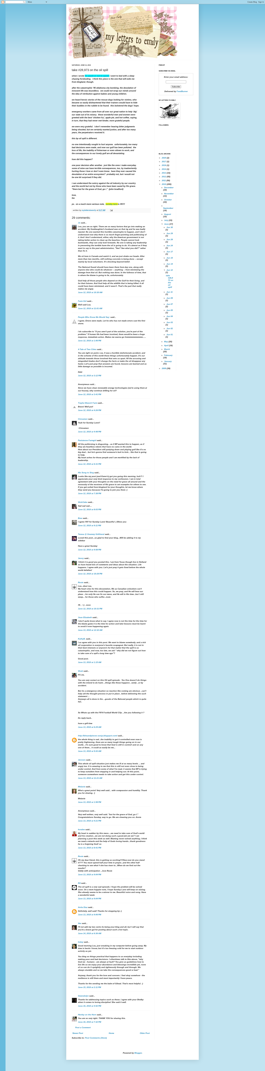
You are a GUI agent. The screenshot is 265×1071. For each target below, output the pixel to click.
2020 (164, 158)
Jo (79, 223)
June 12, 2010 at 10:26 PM (90, 574)
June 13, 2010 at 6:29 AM (89, 727)
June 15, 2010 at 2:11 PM (89, 987)
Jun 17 (169, 252)
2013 (164, 173)
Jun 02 (169, 328)
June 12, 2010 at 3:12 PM (89, 375)
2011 (164, 180)
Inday (80, 942)
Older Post (145, 1033)
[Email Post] (111, 210)
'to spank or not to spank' (97, 76)
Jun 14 (169, 264)
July (166, 220)
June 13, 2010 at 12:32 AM (90, 630)
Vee (79, 923)
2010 (164, 184)
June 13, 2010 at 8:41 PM (89, 848)
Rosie (80, 582)
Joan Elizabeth (85, 617)
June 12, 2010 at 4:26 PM (89, 410)
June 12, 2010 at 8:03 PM (89, 509)
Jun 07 (169, 304)
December (168, 187)
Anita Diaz (83, 907)
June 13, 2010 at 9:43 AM (89, 751)
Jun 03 (169, 322)
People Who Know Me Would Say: (94, 317)
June (166, 224)
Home (111, 1033)
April (166, 345)
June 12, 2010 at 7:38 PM (89, 493)
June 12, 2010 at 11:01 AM (90, 308)
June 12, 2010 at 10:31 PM (90, 609)
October (168, 200)
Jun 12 (169, 270)
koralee (81, 829)
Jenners (82, 760)
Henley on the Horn (87, 1015)
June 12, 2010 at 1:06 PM (89, 340)
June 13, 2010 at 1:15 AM (89, 662)
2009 (164, 368)
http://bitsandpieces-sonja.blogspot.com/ (97, 736)
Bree (80, 518)
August (167, 214)
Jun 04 (169, 316)
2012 (164, 176)
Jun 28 (169, 239)
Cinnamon (83, 419)
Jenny (81, 558)
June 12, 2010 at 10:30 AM (90, 292)
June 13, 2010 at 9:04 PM (89, 874)
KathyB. (81, 639)
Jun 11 (169, 292)
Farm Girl (82, 301)
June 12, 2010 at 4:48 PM (89, 432)
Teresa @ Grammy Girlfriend (91, 534)
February (168, 355)
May (166, 341)
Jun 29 (169, 233)
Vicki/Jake (82, 502)
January (168, 361)
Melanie (81, 787)
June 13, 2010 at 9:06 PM (89, 914)
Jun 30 (169, 227)
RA (79, 883)
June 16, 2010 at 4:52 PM (89, 1006)
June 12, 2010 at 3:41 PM (89, 394)
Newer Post (77, 1033)
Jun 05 (169, 310)
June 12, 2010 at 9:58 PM (89, 550)
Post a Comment (83, 1027)
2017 (164, 161)
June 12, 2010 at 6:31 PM (89, 464)
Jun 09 (169, 298)
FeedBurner (182, 91)
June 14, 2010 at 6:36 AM (89, 933)
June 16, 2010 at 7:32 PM (89, 1022)
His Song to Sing (86, 472)
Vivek (80, 671)
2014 (164, 169)
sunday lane (112, 204)
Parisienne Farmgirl (87, 440)
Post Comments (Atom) (96, 1038)
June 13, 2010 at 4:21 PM (89, 821)
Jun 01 (169, 334)
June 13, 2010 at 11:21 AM (90, 778)
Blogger (138, 1053)
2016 (164, 165)
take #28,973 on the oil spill (169, 281)
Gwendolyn (83, 996)
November (169, 193)
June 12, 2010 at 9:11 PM (89, 525)
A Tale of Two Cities (87, 349)
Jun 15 (169, 258)
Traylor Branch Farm (87, 403)
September (168, 208)
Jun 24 (169, 245)
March (167, 349)
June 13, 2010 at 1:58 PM (89, 802)
